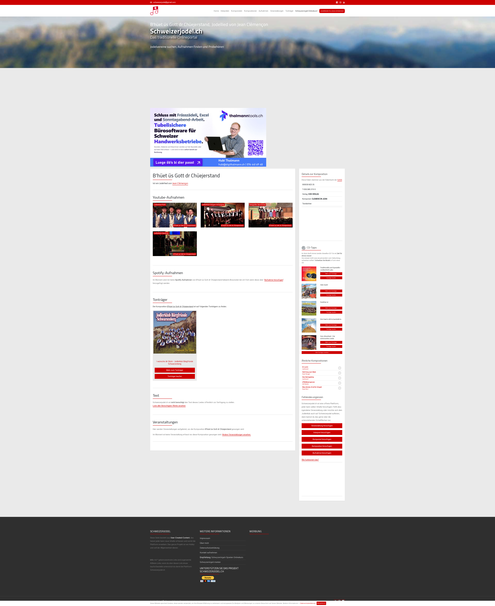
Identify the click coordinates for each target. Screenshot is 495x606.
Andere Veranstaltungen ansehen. (236, 434)
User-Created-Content (180, 538)
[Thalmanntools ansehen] (208, 136)
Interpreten (225, 11)
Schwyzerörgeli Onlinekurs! (306, 11)
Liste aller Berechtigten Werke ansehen (169, 406)
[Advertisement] (247, 88)
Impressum (205, 538)
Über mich (204, 543)
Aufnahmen (263, 11)
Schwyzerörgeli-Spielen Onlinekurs (221, 557)
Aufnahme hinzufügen (273, 280)
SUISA (339, 179)
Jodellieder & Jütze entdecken (332, 11)
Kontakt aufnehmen (208, 552)
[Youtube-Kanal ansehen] (343, 2)
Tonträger (289, 11)
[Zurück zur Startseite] (154, 10)
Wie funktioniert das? (310, 460)
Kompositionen (250, 11)
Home (216, 11)
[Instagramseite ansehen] (340, 2)
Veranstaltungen (276, 11)
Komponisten (236, 11)
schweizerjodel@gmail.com (164, 2)
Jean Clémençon (180, 183)
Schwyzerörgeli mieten (210, 562)
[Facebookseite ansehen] (336, 2)
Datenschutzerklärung (307, 603)
